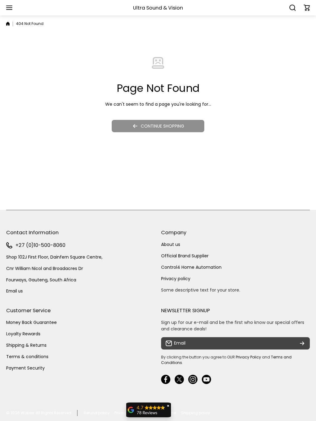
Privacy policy (175, 279)
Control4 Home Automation (191, 267)
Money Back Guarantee (31, 322)
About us (170, 244)
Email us (14, 291)
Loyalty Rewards (23, 334)
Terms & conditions (27, 357)
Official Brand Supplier (185, 256)
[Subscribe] (302, 343)
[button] (307, 8)
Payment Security (25, 368)
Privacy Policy (248, 357)
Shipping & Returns (26, 345)
